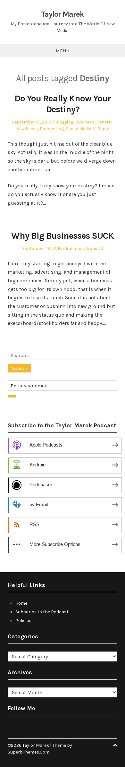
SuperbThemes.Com (28, 752)
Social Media (78, 129)
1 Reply (102, 129)
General (104, 122)
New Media (27, 129)
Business (85, 122)
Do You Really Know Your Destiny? (62, 104)
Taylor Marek (62, 14)
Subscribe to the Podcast (42, 612)
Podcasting (52, 129)
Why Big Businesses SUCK (62, 235)
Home (21, 603)
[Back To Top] (115, 745)
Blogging (64, 122)
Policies (23, 620)
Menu (62, 51)
